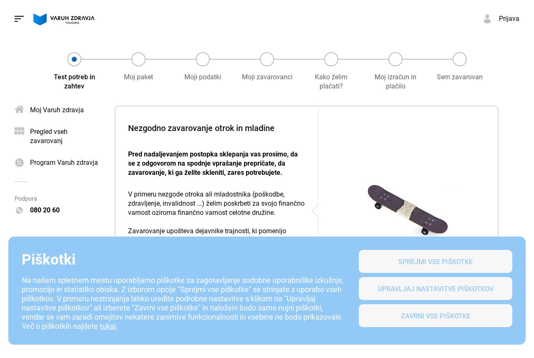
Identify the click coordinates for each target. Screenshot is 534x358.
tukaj (108, 326)
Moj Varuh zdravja (57, 110)
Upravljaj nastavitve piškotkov (436, 289)
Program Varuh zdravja (64, 162)
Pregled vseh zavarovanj (49, 136)
